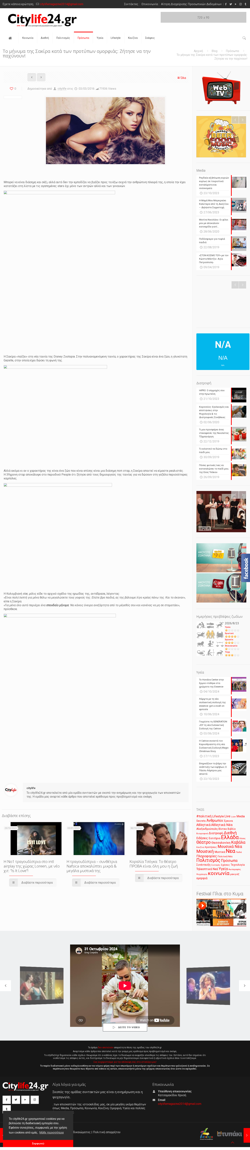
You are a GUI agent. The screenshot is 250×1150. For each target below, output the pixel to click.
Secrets (201, 820)
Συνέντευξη (203, 864)
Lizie (233, 817)
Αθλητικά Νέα (221, 825)
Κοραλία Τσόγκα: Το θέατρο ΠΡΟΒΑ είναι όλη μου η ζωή (154, 864)
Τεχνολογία (238, 864)
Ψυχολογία (201, 874)
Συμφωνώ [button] (38, 1143)
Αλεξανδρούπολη (207, 829)
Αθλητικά (203, 825)
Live (227, 816)
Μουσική (205, 851)
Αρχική (198, 51)
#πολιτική (204, 816)
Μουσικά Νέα (230, 846)
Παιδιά (239, 852)
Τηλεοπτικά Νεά (207, 869)
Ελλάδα (230, 837)
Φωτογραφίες (235, 869)
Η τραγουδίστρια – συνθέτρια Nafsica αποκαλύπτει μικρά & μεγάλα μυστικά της (92, 866)
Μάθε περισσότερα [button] (51, 1132)
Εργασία (229, 639)
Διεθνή (230, 832)
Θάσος (242, 838)
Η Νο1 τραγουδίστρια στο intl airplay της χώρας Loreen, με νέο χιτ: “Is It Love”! (32, 866)
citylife (62, 88)
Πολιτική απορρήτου (106, 1132)
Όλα (183, 78)
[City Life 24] (42, 20)
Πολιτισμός (208, 860)
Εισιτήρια (214, 838)
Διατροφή (216, 833)
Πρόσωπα (232, 51)
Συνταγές (215, 865)
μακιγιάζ (234, 874)
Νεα (230, 851)
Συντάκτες (131, 4)
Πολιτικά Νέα (225, 856)
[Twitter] (231, 4)
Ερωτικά (229, 633)
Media (240, 816)
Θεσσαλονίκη (220, 842)
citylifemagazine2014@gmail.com (61, 4)
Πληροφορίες (206, 856)
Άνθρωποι (214, 820)
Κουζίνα (200, 847)
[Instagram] (240, 4)
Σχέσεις (225, 864)
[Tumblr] (245, 4)
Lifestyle (218, 816)
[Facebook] (226, 4)
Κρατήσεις (211, 847)
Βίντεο (222, 829)
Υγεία (227, 627)
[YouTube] (236, 4)
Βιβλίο (232, 829)
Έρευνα (228, 820)
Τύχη (227, 652)
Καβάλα (238, 842)
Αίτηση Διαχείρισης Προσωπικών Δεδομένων (191, 4)
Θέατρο (203, 842)
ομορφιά (201, 878)
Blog (214, 51)
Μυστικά (219, 852)
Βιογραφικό (202, 833)
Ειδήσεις (202, 838)
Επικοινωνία (149, 4)
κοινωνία (219, 873)
